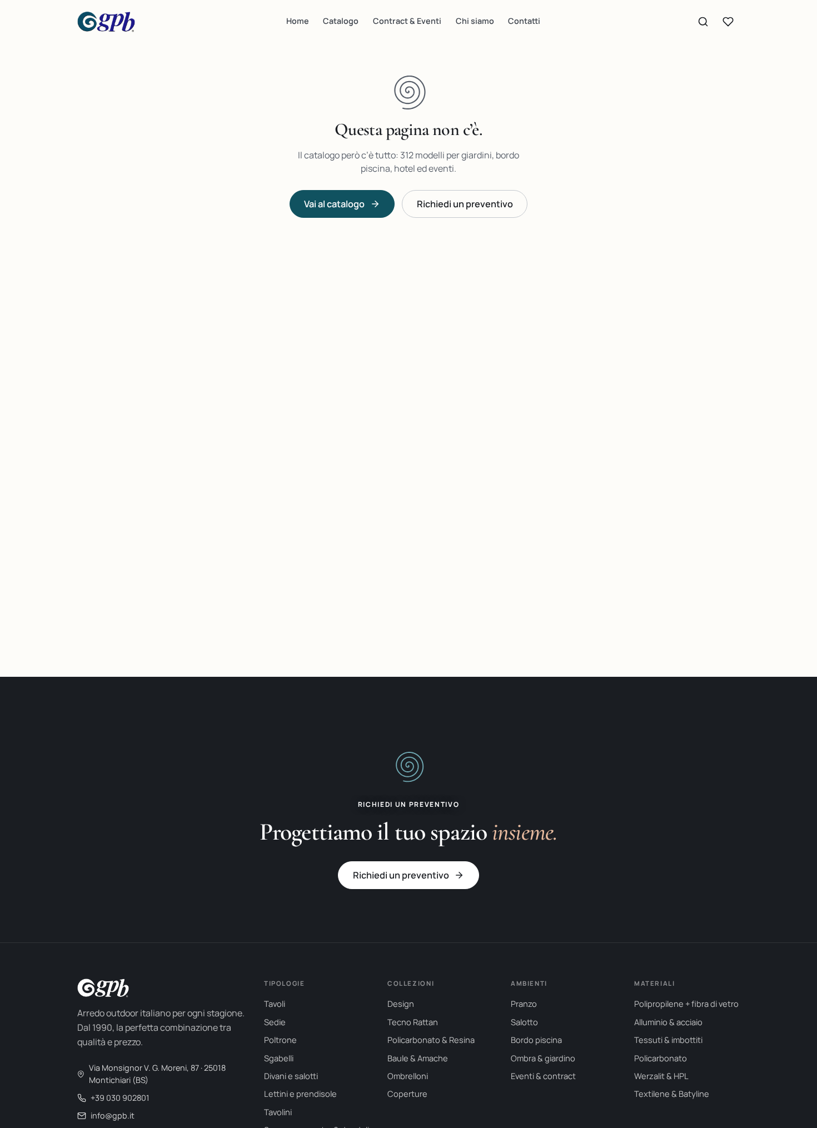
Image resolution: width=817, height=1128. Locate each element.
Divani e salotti (291, 1075)
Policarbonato (660, 1058)
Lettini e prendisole (300, 1093)
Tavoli (274, 1003)
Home (297, 21)
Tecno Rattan (412, 1021)
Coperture (407, 1093)
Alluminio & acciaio (668, 1021)
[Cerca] (703, 21)
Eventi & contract (543, 1075)
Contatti (524, 21)
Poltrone (280, 1039)
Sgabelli (278, 1058)
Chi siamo (475, 21)
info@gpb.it (112, 1115)
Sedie (275, 1021)
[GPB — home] (106, 21)
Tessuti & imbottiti (668, 1039)
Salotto (524, 1021)
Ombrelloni (407, 1075)
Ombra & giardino (543, 1058)
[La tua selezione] (728, 21)
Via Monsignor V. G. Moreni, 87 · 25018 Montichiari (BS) (157, 1073)
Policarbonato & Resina (431, 1039)
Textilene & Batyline (671, 1093)
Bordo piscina (536, 1039)
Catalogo (340, 21)
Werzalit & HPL (661, 1075)
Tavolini (278, 1111)
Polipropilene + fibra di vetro (686, 1003)
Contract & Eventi (407, 21)
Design (400, 1003)
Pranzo (524, 1003)
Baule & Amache (417, 1058)
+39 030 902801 (120, 1097)
